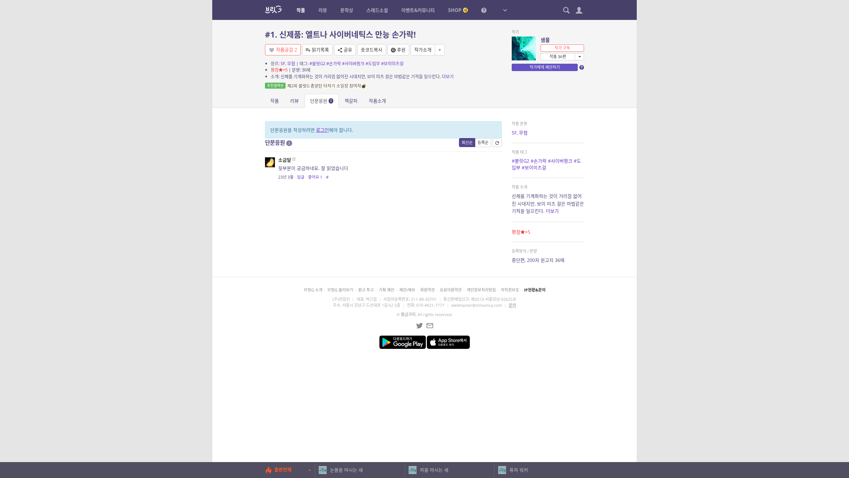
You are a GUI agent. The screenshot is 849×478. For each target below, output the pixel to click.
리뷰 (294, 101)
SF (283, 63)
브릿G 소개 (313, 290)
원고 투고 (366, 290)
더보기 (448, 76)
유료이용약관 (451, 290)
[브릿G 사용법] (484, 10)
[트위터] (419, 325)
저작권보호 (510, 290)
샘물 (545, 40)
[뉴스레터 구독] (429, 325)
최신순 (467, 142)
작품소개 (377, 101)
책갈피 (351, 101)
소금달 (284, 160)
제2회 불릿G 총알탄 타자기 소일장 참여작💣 (316, 86)
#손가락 (333, 63)
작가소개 (422, 49)
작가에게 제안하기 (545, 67)
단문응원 (321, 101)
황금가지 (408, 314)
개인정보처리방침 (481, 290)
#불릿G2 (317, 63)
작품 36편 (558, 56)
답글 (300, 177)
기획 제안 (386, 290)
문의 (512, 305)
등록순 (483, 142)
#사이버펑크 (353, 63)
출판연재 (283, 469)
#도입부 (372, 63)
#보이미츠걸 (392, 63)
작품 (274, 101)
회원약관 (427, 290)
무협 (291, 63)
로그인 (322, 130)
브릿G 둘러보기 (340, 290)
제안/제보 (407, 290)
